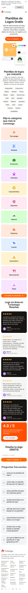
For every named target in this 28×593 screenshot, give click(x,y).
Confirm (19, 7)
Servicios (12, 579)
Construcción (19, 88)
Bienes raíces (20, 95)
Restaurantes (8, 88)
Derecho (18, 108)
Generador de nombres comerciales (5, 570)
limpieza (6, 101)
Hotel (7, 98)
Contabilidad (14, 111)
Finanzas (10, 108)
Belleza (6, 95)
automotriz (21, 101)
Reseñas (12, 577)
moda (13, 104)
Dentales (14, 91)
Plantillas (21, 569)
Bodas (12, 95)
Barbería (13, 101)
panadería (19, 98)
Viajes (7, 104)
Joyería (20, 104)
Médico (7, 91)
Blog (20, 571)
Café (12, 98)
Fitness (21, 91)
